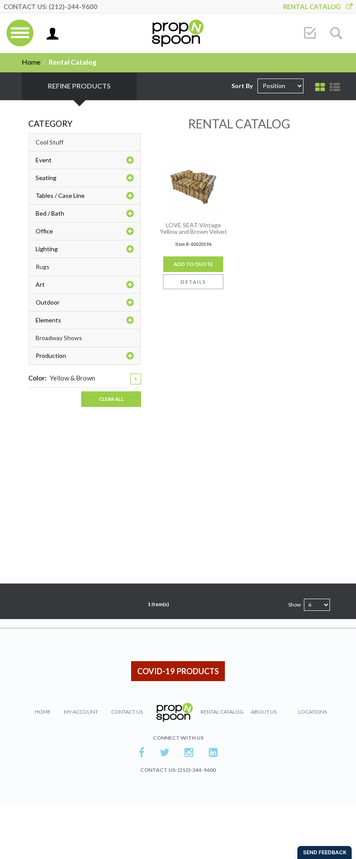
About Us (264, 711)
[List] (335, 87)
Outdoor (47, 302)
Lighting (47, 248)
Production (51, 355)
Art (40, 284)
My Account (81, 711)
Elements (48, 320)
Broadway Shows (59, 337)
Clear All (111, 399)
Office (44, 231)
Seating (46, 177)
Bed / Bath (50, 213)
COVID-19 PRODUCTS (178, 671)
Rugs (42, 266)
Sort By (242, 85)
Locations (312, 711)
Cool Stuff (49, 142)
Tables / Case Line (60, 195)
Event (44, 160)
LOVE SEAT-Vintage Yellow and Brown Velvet (193, 228)
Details (193, 282)
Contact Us (127, 711)
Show (294, 604)
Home (31, 62)
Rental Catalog (314, 6)
